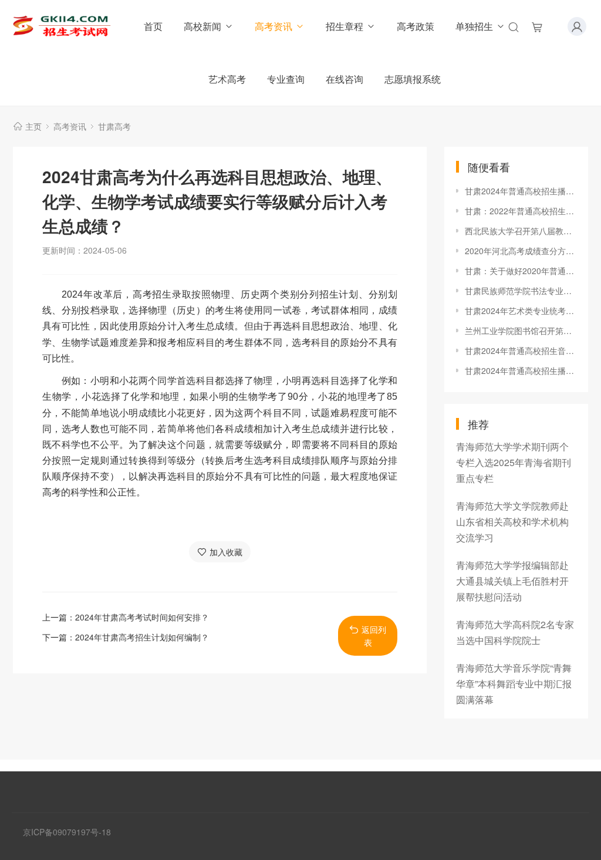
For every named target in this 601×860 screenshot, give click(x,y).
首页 (153, 26)
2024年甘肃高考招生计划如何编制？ (142, 637)
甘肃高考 (114, 126)
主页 (33, 126)
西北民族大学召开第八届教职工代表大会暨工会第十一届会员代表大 (520, 231)
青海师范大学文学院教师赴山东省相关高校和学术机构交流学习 (512, 521)
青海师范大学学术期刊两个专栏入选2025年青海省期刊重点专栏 (513, 462)
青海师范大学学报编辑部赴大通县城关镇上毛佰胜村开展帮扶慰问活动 (512, 580)
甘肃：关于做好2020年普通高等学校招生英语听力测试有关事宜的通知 (520, 270)
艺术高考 (227, 79)
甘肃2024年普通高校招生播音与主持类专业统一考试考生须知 (520, 370)
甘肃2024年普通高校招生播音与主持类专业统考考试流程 (520, 191)
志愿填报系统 (412, 79)
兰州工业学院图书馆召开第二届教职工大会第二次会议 (520, 330)
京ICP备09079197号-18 (67, 832)
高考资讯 (273, 26)
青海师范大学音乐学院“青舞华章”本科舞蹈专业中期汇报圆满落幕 (514, 683)
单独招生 (474, 26)
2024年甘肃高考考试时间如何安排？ (142, 617)
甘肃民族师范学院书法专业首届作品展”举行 (520, 290)
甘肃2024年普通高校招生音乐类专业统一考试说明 (520, 350)
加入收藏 (226, 552)
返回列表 (374, 635)
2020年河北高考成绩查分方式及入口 (520, 251)
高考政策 (415, 26)
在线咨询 (344, 79)
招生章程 (344, 26)
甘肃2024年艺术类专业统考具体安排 (520, 310)
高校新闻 (202, 26)
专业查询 (286, 79)
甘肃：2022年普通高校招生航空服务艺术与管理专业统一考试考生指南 (520, 211)
